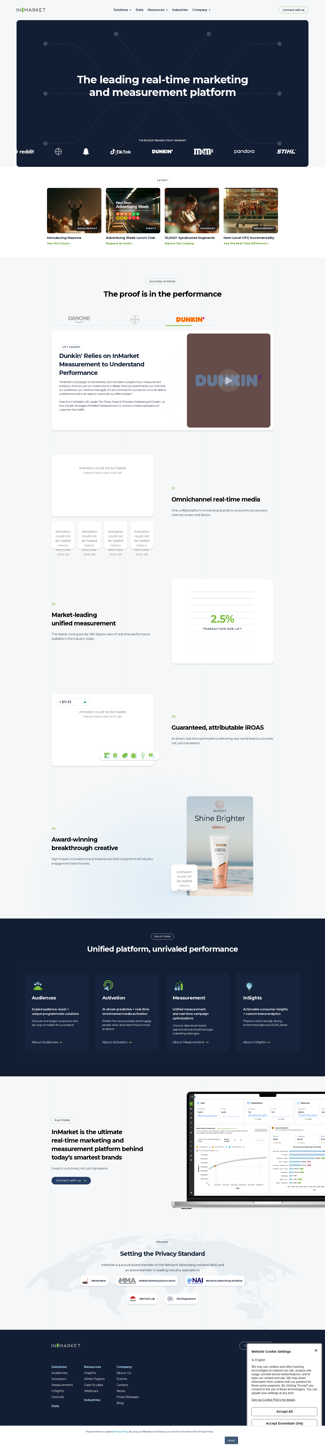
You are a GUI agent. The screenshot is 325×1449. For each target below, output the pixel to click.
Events (122, 1379)
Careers (122, 1385)
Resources (156, 10)
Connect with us (293, 10)
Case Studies (93, 1385)
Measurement (62, 1385)
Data (139, 10)
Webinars (91, 1391)
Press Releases (128, 1397)
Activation (59, 1379)
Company (199, 10)
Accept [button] (231, 1440)
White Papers (94, 1379)
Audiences (59, 1373)
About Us (124, 1373)
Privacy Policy (121, 1431)
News (121, 1391)
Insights (90, 1373)
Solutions (121, 10)
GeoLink (58, 1397)
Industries (180, 10)
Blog (120, 1403)
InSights (58, 1391)
